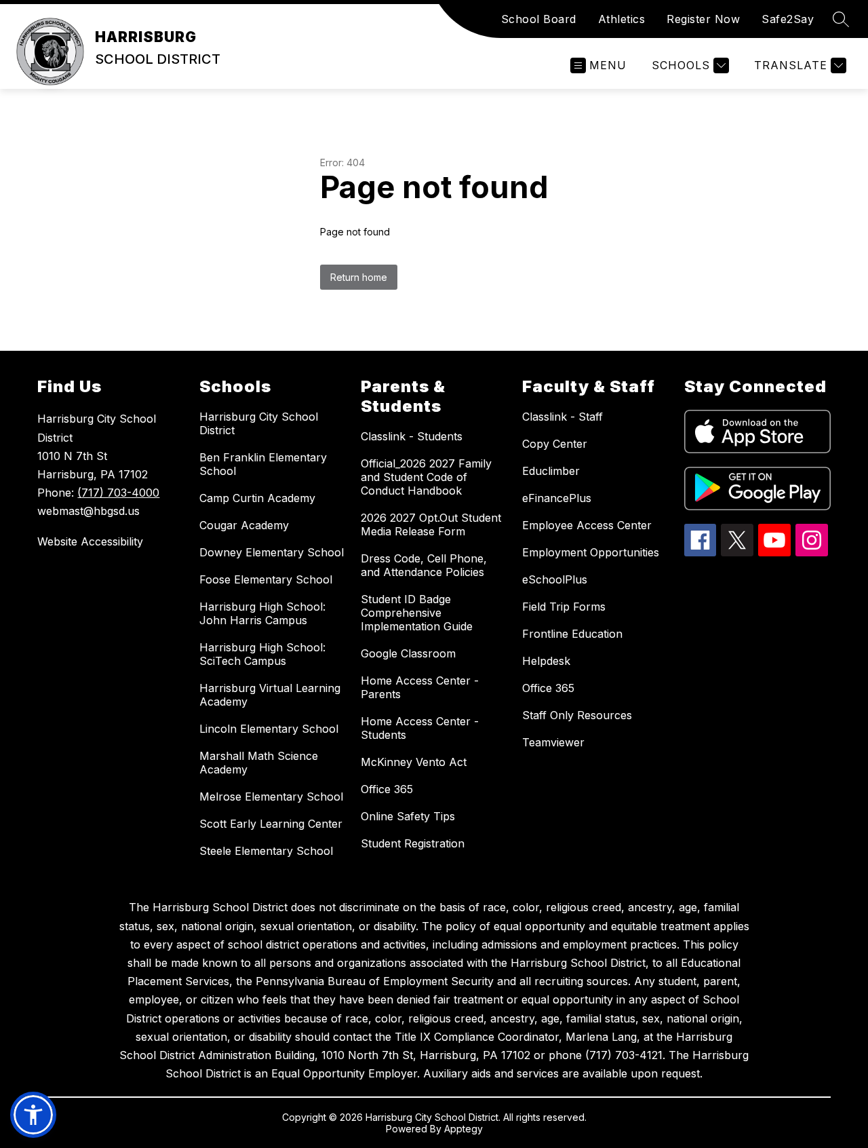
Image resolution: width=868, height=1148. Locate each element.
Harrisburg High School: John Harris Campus (262, 613)
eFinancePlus (556, 498)
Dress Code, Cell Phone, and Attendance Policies (424, 565)
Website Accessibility (90, 541)
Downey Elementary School (271, 552)
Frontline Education (572, 633)
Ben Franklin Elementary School (263, 464)
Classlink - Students (411, 436)
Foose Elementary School (265, 579)
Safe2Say (788, 19)
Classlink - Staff (562, 416)
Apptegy (463, 1128)
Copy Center (554, 444)
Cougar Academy (244, 525)
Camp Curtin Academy (257, 498)
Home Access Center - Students (420, 728)
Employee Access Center (587, 525)
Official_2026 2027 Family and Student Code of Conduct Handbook (426, 477)
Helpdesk (546, 661)
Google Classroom (408, 653)
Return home (358, 277)
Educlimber (551, 471)
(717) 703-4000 (118, 492)
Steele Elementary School (266, 851)
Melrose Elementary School (271, 796)
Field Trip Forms (564, 606)
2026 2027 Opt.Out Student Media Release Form (431, 524)
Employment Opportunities (590, 552)
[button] (33, 1114)
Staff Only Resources (577, 715)
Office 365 (387, 789)
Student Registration (413, 843)
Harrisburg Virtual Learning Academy (269, 694)
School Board (538, 19)
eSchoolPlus (554, 579)
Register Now (703, 19)
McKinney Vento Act (414, 762)
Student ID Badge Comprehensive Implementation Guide (417, 612)
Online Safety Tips (408, 816)
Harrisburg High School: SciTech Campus (262, 654)
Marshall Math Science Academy (258, 762)
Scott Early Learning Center (270, 823)
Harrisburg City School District (258, 423)
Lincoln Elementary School (268, 728)
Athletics (622, 19)
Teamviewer (553, 742)
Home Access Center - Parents (420, 687)
